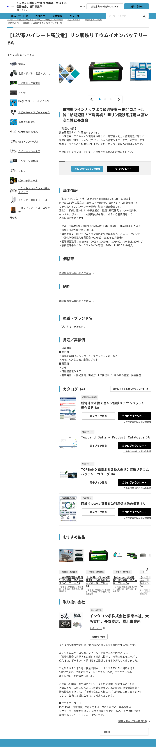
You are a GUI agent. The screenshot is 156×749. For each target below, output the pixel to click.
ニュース (74, 16)
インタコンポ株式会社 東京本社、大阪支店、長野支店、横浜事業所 (119, 618)
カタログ (40, 16)
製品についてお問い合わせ (87, 168)
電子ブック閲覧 (98, 416)
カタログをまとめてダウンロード (129, 388)
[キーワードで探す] (144, 16)
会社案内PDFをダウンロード (105, 6)
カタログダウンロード (134, 416)
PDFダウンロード (123, 168)
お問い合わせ (136, 6)
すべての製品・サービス (20, 54)
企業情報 (57, 16)
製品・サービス (19, 16)
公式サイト (24, 10)
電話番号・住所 (98, 636)
